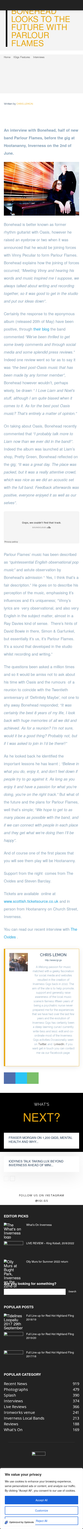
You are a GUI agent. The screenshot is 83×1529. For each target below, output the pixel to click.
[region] (41, 1498)
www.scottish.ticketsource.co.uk (31, 901)
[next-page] (12, 1178)
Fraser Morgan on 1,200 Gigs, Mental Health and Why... (40, 1139)
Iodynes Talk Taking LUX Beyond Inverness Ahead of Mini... (36, 1163)
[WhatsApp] (33, 1078)
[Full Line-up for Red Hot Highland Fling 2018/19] (13, 1322)
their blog (41, 329)
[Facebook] (9, 1078)
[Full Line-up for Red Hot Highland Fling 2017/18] (13, 1357)
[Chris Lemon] (18, 1007)
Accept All (41, 1500)
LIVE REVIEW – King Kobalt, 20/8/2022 (50, 1243)
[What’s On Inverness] (13, 1231)
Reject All (41, 1521)
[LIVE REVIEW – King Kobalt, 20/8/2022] (13, 1248)
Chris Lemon (24, 103)
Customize (41, 1510)
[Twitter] (53, 1059)
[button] (6, 5)
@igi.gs (41, 1200)
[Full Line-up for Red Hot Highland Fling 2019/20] (13, 1338)
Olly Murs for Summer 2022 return (47, 1261)
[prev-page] (6, 1178)
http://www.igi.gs (53, 960)
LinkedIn (59, 1044)
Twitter (42, 1044)
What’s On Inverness (39, 1225)
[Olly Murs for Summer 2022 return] (13, 1276)
